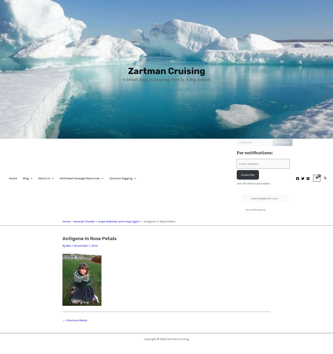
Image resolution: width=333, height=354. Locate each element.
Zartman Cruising (166, 71)
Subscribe (248, 174)
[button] (30, 178)
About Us (44, 178)
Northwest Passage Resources (80, 178)
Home (13, 178)
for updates (282, 142)
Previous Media (75, 320)
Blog (26, 178)
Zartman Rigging (121, 178)
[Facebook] (297, 178)
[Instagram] (308, 178)
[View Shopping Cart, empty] (316, 178)
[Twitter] (302, 178)
